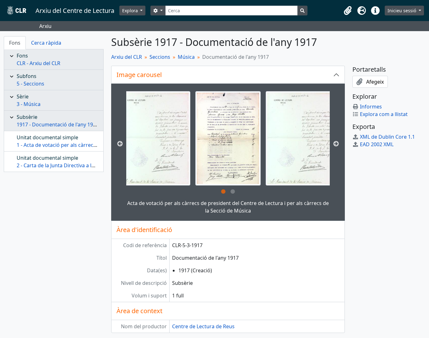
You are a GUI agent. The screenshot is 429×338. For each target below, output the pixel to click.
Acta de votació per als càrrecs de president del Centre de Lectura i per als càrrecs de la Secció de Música (228, 207)
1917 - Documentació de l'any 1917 (58, 124)
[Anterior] (120, 144)
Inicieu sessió (402, 11)
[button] (348, 11)
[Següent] (336, 144)
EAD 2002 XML (377, 144)
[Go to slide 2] (233, 192)
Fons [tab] (14, 42)
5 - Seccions (30, 83)
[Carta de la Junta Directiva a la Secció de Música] (155, 138)
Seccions (159, 56)
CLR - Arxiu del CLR (38, 63)
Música (186, 56)
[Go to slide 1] (223, 192)
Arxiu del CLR (126, 56)
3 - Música (29, 104)
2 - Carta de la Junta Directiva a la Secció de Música (76, 165)
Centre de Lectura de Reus (203, 326)
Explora (130, 11)
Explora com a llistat (384, 114)
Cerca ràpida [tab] (46, 42)
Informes (371, 106)
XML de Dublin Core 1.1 (387, 136)
